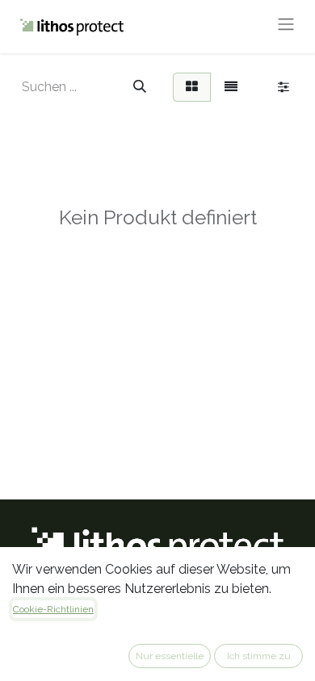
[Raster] (192, 87)
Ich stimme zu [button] (259, 656)
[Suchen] (140, 87)
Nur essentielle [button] (170, 656)
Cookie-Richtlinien (53, 609)
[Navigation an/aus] (286, 26)
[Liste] (231, 87)
